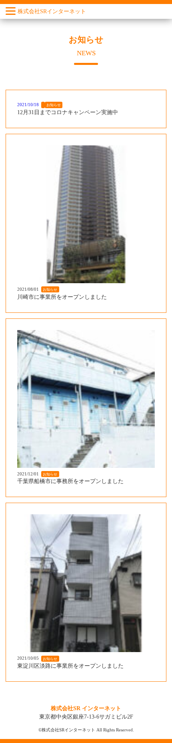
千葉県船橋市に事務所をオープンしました (70, 481)
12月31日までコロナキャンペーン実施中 (67, 112)
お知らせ (53, 105)
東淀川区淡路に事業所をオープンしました (70, 666)
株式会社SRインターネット (52, 11)
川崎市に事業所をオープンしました (62, 297)
